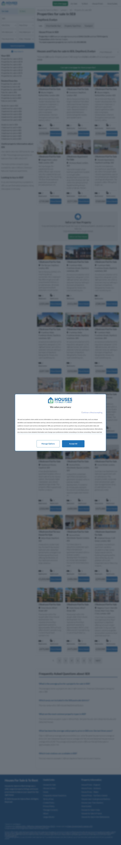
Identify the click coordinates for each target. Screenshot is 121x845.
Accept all (73, 444)
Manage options (48, 444)
